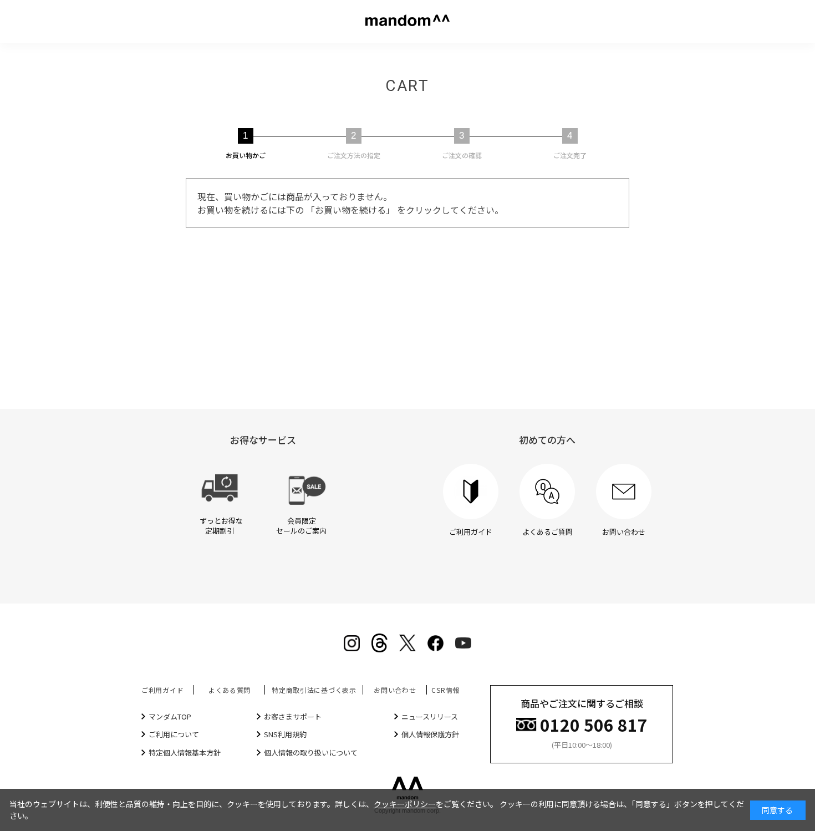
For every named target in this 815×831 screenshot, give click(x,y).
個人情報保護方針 (430, 734)
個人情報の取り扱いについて (311, 752)
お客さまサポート (293, 716)
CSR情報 (445, 690)
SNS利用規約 (285, 734)
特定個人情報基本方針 (185, 752)
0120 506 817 (594, 723)
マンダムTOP (170, 716)
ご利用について (174, 734)
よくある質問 (229, 690)
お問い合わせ (395, 690)
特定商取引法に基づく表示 (314, 690)
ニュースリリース (429, 716)
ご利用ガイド (162, 690)
